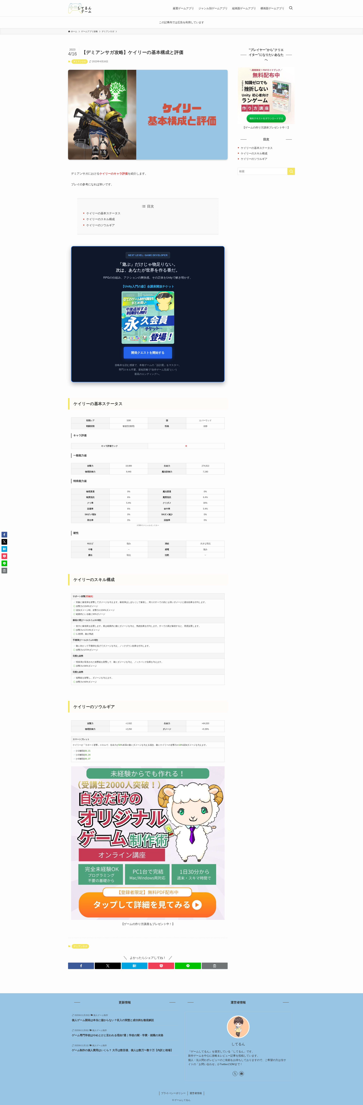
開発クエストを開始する (147, 352)
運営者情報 (196, 1093)
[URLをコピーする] (215, 966)
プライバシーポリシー (173, 1093)
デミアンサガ (79, 61)
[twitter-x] (235, 1073)
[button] (81, 966)
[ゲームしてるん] (80, 8)
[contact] (241, 1073)
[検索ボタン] (291, 8)
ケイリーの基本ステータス (103, 213)
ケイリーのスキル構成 (100, 219)
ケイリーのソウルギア (100, 225)
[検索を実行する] (291, 171)
